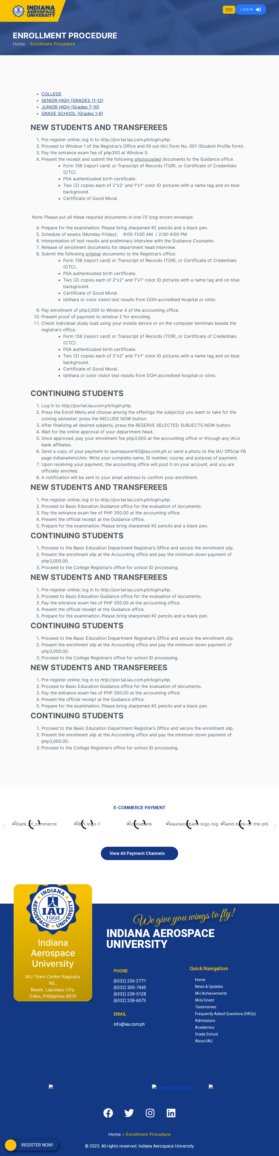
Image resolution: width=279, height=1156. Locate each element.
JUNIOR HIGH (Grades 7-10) (70, 107)
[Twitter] (129, 1113)
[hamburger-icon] (229, 10)
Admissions (205, 1020)
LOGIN (247, 9)
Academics (204, 1027)
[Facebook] (108, 1113)
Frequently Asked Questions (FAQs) (225, 1014)
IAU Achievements (211, 993)
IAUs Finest (204, 1000)
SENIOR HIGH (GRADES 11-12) (72, 100)
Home (19, 44)
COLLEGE (51, 94)
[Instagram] (150, 1113)
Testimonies (205, 1007)
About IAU (204, 1041)
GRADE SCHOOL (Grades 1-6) (72, 113)
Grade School (206, 1034)
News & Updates (209, 986)
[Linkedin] (171, 1113)
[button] (4, 826)
